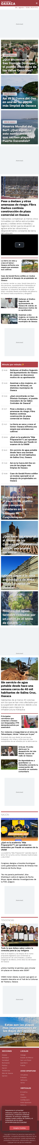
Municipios (6, 1063)
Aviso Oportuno (25, 1102)
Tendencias (6, 1070)
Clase (22, 1094)
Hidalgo (23, 1055)
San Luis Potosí (25, 1060)
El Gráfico (24, 1092)
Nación (4, 1068)
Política (4, 1065)
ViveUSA (23, 1097)
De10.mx (23, 1105)
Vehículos (23, 1080)
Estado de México (26, 1057)
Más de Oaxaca (9, 55)
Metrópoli (5, 1057)
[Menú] (36, 3)
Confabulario (25, 1100)
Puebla (22, 1065)
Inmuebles (24, 1075)
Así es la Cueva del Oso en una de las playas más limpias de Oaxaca (19, 102)
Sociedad (5, 1060)
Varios (22, 1082)
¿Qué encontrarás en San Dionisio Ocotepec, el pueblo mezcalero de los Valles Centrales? (19, 65)
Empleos (23, 1077)
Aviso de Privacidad (19, 1122)
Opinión (4, 1076)
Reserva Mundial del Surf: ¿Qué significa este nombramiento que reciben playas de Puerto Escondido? (18, 134)
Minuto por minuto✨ (13, 364)
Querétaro (24, 1063)
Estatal (4, 1055)
